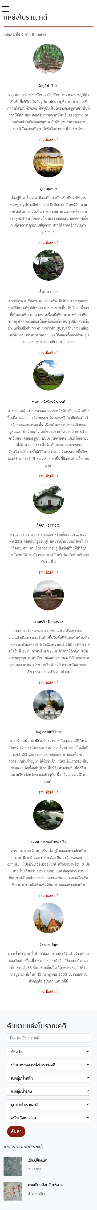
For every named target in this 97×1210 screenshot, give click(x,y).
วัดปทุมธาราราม (48, 525)
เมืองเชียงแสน (38, 1160)
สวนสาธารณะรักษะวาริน (48, 842)
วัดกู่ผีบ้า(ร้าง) (48, 86)
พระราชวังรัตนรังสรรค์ (48, 402)
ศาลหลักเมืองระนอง (48, 622)
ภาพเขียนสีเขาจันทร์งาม (45, 1185)
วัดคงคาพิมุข (49, 945)
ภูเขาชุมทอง (48, 189)
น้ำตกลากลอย (48, 292)
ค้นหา (16, 1131)
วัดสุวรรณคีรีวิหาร (48, 731)
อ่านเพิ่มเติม (48, 139)
